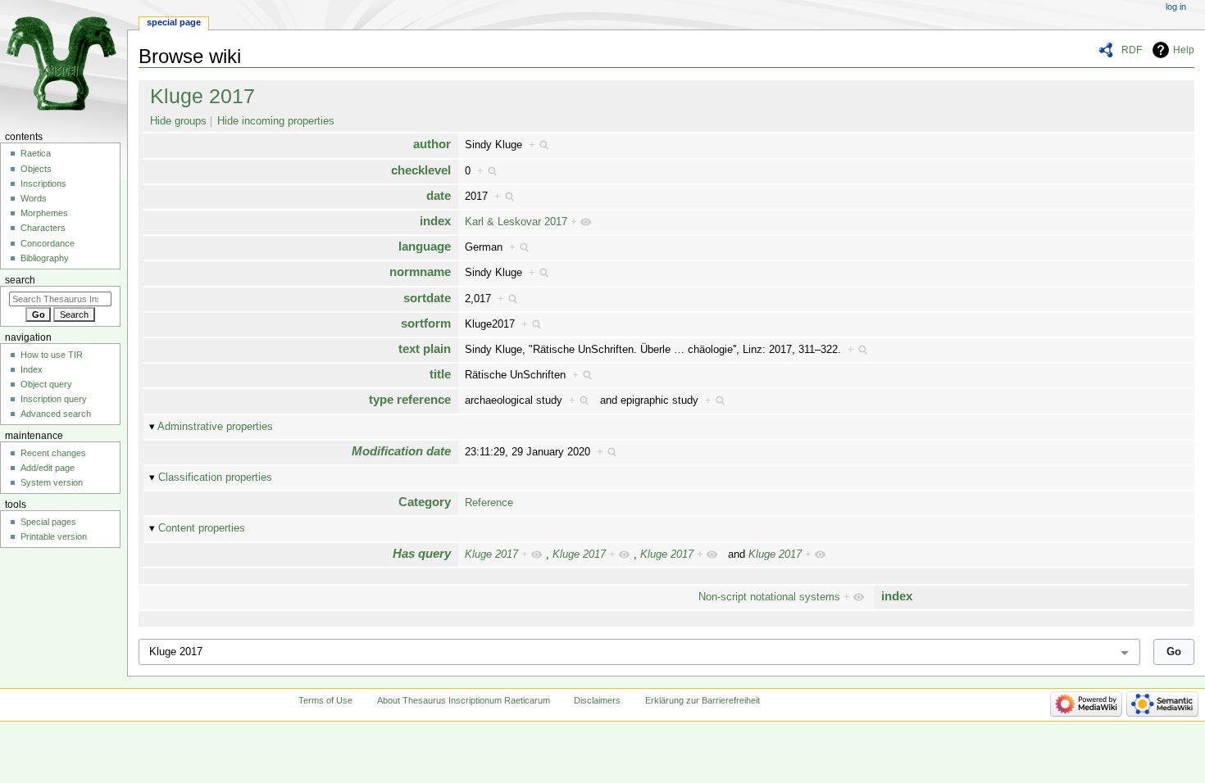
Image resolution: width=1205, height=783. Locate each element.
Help (1183, 50)
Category (424, 502)
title (440, 374)
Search (20, 280)
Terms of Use (325, 700)
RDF (1131, 50)
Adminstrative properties (215, 426)
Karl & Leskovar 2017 (516, 222)
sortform (426, 323)
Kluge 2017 (202, 95)
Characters (43, 228)
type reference (410, 399)
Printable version (53, 536)
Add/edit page (47, 468)
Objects (36, 169)
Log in (1176, 6)
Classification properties (215, 477)
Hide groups (178, 121)
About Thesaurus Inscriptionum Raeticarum (463, 700)
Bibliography (44, 258)
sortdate (427, 298)
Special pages (48, 522)
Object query (46, 384)
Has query (422, 553)
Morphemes (44, 213)
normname (420, 271)
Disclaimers (597, 700)
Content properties (201, 528)
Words (33, 198)
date (438, 195)
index (435, 221)
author (432, 144)
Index (31, 369)
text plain (424, 348)
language (424, 246)
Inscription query (53, 399)
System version (51, 482)
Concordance (47, 243)
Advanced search (55, 414)
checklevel (421, 170)
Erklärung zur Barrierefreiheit (702, 700)
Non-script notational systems (769, 597)
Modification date (401, 451)
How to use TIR (51, 355)
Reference (489, 503)
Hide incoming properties (275, 121)
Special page (174, 22)
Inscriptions (43, 183)
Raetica (35, 153)
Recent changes (53, 453)
